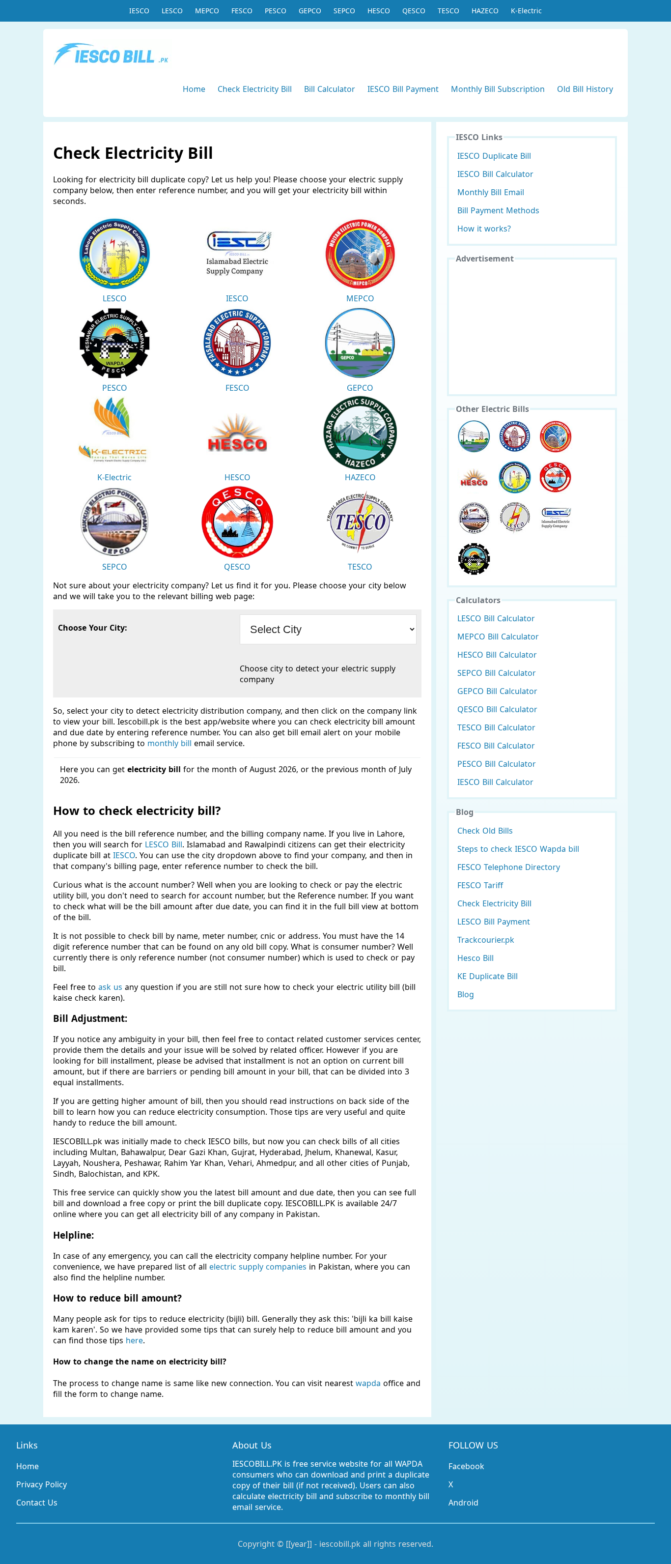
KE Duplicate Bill (487, 976)
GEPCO (310, 10)
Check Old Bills (485, 830)
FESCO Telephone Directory (508, 867)
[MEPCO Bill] (555, 436)
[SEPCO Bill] (474, 518)
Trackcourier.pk (485, 939)
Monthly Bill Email (490, 192)
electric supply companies (259, 1266)
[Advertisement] (532, 327)
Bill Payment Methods (498, 210)
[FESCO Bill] (514, 436)
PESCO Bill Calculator (496, 763)
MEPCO (207, 10)
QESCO (413, 10)
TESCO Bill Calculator (496, 727)
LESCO (172, 10)
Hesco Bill (475, 958)
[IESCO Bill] (555, 518)
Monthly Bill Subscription (498, 89)
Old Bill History (585, 89)
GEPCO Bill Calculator (497, 691)
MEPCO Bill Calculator (498, 636)
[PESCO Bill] (474, 559)
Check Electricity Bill (255, 89)
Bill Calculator (329, 89)
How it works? (484, 228)
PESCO (275, 10)
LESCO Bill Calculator (496, 618)
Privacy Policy (41, 1484)
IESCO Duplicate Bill (494, 155)
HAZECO (485, 10)
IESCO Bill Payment (403, 89)
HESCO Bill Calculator (497, 654)
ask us (110, 987)
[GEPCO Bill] (474, 436)
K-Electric (526, 10)
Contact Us (36, 1502)
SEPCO (344, 10)
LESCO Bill (163, 844)
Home (194, 89)
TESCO (448, 10)
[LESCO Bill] (514, 477)
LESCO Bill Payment (493, 921)
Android (463, 1502)
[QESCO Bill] (555, 477)
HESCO (378, 10)
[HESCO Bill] (474, 477)
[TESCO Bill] (514, 518)
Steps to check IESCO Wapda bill (518, 848)
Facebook (466, 1466)
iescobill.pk (340, 1543)
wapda (368, 1383)
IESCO (139, 10)
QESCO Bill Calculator (497, 709)
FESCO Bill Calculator (496, 745)
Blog (465, 994)
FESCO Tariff (480, 885)
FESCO (241, 10)
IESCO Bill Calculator (495, 174)
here (134, 1340)
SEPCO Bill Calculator (496, 672)
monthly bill (169, 743)
